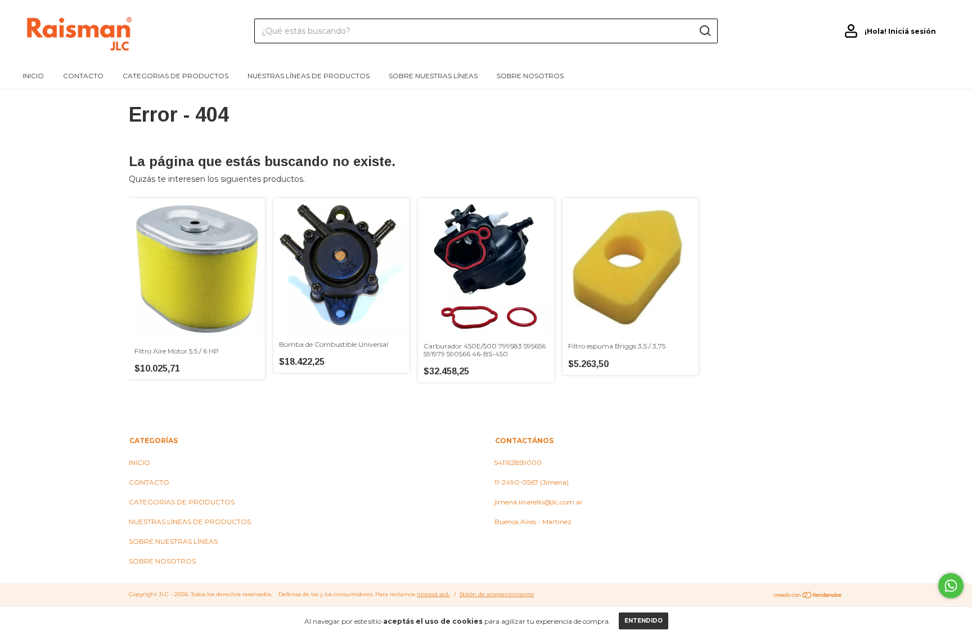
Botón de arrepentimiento (497, 594)
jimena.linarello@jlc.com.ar (538, 502)
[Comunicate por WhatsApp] (951, 585)
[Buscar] (704, 31)
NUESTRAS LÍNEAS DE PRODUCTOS (309, 75)
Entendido (643, 620)
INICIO (33, 75)
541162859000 (518, 462)
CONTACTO (83, 75)
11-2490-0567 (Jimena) (531, 482)
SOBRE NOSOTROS (530, 75)
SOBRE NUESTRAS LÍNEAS (433, 75)
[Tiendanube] (808, 596)
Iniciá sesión (912, 31)
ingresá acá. (433, 594)
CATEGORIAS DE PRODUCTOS (175, 75)
